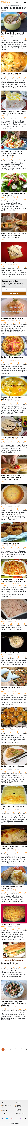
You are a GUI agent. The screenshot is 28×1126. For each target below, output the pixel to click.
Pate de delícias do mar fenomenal (13, 653)
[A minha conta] (17, 2)
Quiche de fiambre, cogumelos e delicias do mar (12, 358)
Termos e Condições (18, 1110)
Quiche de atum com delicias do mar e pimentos (12, 767)
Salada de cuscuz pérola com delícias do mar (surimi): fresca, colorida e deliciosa (12, 153)
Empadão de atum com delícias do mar (13, 807)
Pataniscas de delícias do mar (11, 543)
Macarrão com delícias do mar (12, 319)
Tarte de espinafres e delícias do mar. (12, 688)
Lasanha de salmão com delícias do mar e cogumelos (14, 847)
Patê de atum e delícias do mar (12, 437)
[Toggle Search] (21, 2)
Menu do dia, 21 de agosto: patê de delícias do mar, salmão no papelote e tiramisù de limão (13, 235)
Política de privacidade (18, 1106)
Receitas (4, 1102)
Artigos (4, 1113)
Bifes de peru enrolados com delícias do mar (11, 887)
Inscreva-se (14, 293)
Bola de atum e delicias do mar (12, 505)
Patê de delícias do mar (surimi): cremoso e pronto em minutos (12, 34)
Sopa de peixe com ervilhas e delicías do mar (11, 398)
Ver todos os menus (7, 1108)
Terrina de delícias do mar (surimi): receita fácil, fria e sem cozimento (13, 112)
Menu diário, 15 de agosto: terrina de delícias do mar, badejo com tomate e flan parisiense (13, 477)
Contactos (19, 1102)
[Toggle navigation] (25, 2)
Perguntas (4, 1110)
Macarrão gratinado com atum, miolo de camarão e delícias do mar (14, 580)
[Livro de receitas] (13, 2)
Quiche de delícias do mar (10, 925)
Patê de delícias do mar (9, 263)
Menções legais (20, 1113)
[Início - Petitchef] (2, 5)
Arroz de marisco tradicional (11, 73)
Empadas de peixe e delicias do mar (14, 728)
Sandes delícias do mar (9, 963)
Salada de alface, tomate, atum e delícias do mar (13, 194)
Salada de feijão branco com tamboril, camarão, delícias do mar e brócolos (13, 1003)
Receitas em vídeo (7, 1105)
